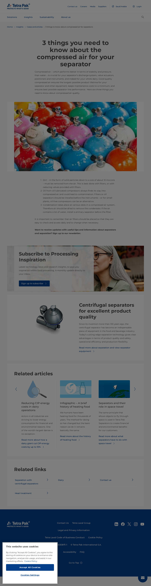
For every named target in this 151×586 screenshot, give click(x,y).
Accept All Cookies (30, 567)
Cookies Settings (30, 575)
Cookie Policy (30, 561)
